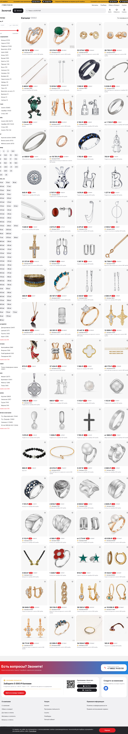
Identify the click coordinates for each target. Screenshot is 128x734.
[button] (64, 1)
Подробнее (32, 731)
